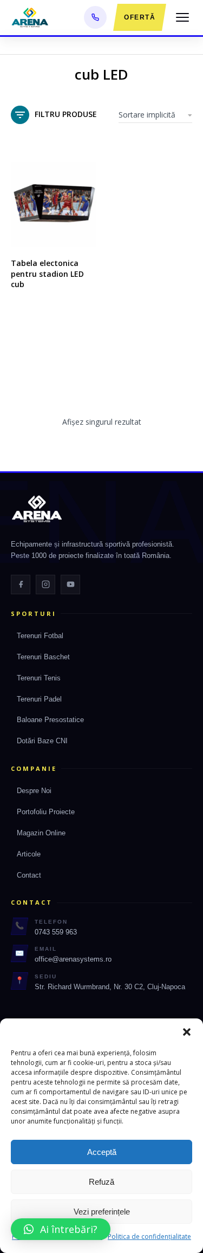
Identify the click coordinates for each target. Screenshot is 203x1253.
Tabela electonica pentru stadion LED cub (47, 273)
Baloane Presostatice (50, 720)
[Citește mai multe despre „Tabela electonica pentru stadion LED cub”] (85, 236)
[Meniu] (182, 17)
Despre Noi (34, 791)
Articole (29, 854)
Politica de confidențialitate (149, 1236)
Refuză (101, 1181)
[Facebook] (20, 584)
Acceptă (101, 1152)
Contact (29, 875)
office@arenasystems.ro (73, 959)
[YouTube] (70, 584)
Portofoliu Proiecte (46, 812)
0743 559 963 (56, 932)
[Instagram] (45, 584)
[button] (186, 1032)
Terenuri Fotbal (40, 636)
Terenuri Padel (39, 699)
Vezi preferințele (102, 1211)
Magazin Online (41, 833)
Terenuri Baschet (43, 657)
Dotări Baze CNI (42, 741)
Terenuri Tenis (39, 678)
